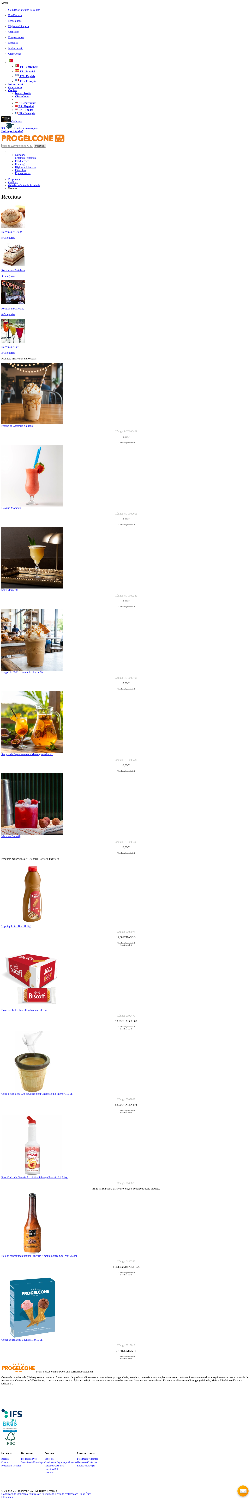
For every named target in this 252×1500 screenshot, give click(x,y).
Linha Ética (85, 1493)
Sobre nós (49, 1459)
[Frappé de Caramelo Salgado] (32, 423)
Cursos (4, 1462)
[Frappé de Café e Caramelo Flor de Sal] (32, 669)
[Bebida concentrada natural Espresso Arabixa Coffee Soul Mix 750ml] (32, 1253)
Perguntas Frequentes (87, 1459)
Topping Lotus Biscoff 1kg (16, 926)
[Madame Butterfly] (32, 833)
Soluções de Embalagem (33, 1462)
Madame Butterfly (11, 836)
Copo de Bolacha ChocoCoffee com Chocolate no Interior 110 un (37, 1093)
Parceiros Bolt (51, 1469)
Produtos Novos (29, 1459)
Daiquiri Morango (11, 508)
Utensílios (13, 31)
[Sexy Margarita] (32, 587)
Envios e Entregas (86, 1465)
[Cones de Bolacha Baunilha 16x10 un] (32, 1337)
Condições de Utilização (14, 1493)
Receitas (5, 1459)
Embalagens (14, 20)
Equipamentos (16, 37)
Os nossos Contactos (87, 1462)
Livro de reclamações (66, 1493)
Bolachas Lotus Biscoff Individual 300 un (24, 1010)
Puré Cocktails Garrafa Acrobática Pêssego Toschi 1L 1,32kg (34, 1177)
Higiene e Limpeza (18, 26)
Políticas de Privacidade (41, 1493)
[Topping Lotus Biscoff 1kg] (32, 923)
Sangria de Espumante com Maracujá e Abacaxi (27, 754)
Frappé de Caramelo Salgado (17, 425)
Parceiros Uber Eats (54, 1465)
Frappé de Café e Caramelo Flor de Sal (22, 672)
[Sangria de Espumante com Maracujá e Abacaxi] (32, 751)
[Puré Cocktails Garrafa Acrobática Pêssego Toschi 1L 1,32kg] (32, 1175)
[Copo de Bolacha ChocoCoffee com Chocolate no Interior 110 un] (32, 1091)
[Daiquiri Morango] (32, 505)
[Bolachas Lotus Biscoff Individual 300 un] (32, 1007)
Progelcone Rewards (11, 1465)
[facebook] (11, 1419)
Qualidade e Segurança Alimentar (61, 1462)
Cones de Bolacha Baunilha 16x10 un (22, 1339)
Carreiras (49, 1472)
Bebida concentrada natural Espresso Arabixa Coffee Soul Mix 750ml (39, 1255)
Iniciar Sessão (15, 48)
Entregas (13, 42)
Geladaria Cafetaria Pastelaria (24, 9)
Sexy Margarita (9, 589)
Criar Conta (14, 53)
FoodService (15, 15)
